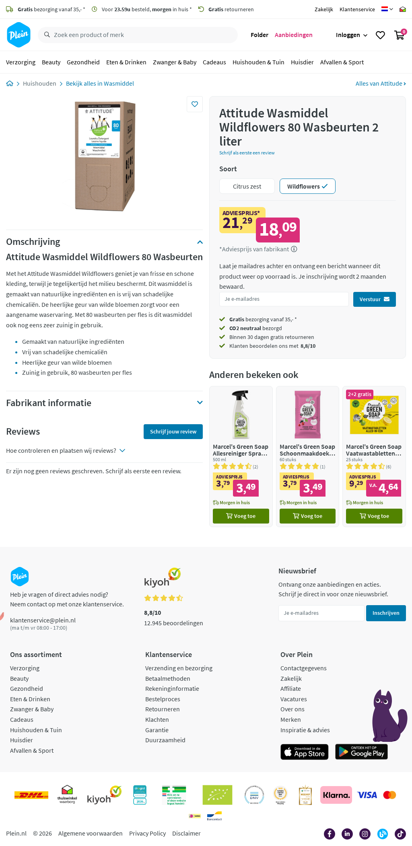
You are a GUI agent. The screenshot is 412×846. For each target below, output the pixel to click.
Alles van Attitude (380, 83)
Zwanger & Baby (174, 62)
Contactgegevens (303, 668)
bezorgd (255, 328)
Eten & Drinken (126, 62)
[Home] (9, 83)
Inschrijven (386, 612)
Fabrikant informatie (48, 403)
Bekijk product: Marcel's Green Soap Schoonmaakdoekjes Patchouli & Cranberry (307, 456)
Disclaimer (186, 833)
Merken (290, 719)
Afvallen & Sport (342, 62)
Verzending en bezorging (178, 668)
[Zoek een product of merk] (45, 35)
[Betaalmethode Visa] (367, 795)
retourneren (231, 9)
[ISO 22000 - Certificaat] (254, 795)
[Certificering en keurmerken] (217, 795)
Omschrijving (33, 241)
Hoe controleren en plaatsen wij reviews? (61, 450)
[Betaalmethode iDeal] (195, 816)
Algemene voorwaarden (90, 833)
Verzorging (20, 62)
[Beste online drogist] (280, 795)
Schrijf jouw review (173, 431)
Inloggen (348, 35)
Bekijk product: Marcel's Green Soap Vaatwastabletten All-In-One (374, 456)
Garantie (157, 730)
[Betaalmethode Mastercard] (390, 795)
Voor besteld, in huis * (146, 9)
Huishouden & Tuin (258, 62)
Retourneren (162, 709)
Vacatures (293, 699)
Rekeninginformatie (172, 688)
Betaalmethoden (167, 678)
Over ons (292, 709)
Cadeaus (214, 62)
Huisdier (302, 62)
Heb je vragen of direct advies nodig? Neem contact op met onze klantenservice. (67, 599)
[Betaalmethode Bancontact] (214, 816)
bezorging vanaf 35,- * (51, 9)
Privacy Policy (147, 833)
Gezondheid (83, 62)
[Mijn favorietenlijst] (380, 35)
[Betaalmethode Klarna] (336, 795)
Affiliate (290, 688)
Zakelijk (324, 9)
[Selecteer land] (387, 9)
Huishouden (39, 83)
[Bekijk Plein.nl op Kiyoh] (104, 795)
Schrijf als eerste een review (247, 153)
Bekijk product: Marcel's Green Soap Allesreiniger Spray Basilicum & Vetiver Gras (241, 456)
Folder (259, 35)
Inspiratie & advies (305, 730)
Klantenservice (357, 9)
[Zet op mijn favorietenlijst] (195, 104)
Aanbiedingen (294, 35)
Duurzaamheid (165, 740)
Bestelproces (162, 699)
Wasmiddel (119, 83)
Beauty (51, 62)
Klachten (157, 719)
